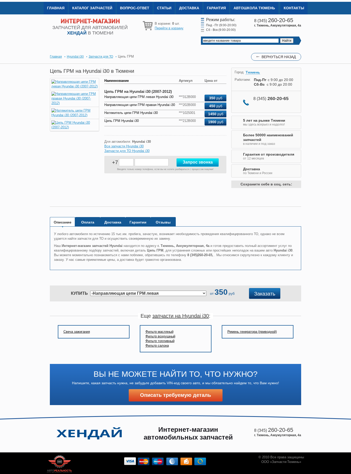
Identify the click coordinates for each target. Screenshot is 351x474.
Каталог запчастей (92, 8)
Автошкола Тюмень (254, 8)
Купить (79, 293)
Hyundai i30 (75, 56)
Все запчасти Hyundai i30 (124, 146)
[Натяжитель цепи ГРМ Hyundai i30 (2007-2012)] (74, 115)
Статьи (164, 8)
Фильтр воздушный (160, 336)
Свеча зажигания (76, 332)
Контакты (294, 8)
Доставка (189, 8)
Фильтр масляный (159, 332)
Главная (55, 8)
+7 (115, 162)
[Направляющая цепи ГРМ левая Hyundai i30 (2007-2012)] (74, 86)
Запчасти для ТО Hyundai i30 (127, 151)
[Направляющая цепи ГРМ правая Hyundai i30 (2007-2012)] (74, 103)
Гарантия (216, 8)
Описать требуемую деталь (175, 395)
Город (239, 72)
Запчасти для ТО (101, 56)
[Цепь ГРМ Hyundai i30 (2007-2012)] (74, 127)
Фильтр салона (157, 345)
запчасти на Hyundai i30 (180, 316)
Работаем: (243, 80)
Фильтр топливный (159, 341)
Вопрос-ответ (134, 8)
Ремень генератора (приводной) (252, 332)
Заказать (264, 294)
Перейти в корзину (169, 28)
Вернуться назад (279, 57)
